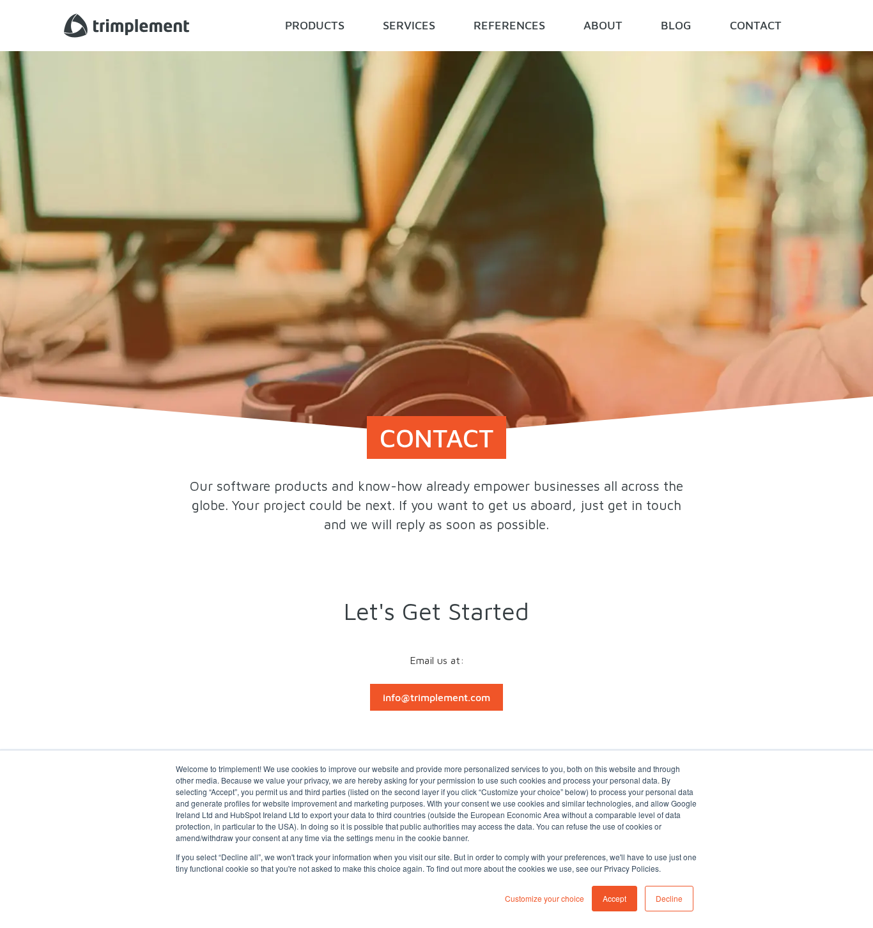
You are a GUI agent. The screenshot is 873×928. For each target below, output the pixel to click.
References (509, 25)
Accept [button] (614, 898)
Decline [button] (669, 898)
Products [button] (314, 25)
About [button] (602, 25)
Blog (676, 25)
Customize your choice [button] (544, 898)
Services (409, 25)
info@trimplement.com (436, 697)
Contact (756, 25)
